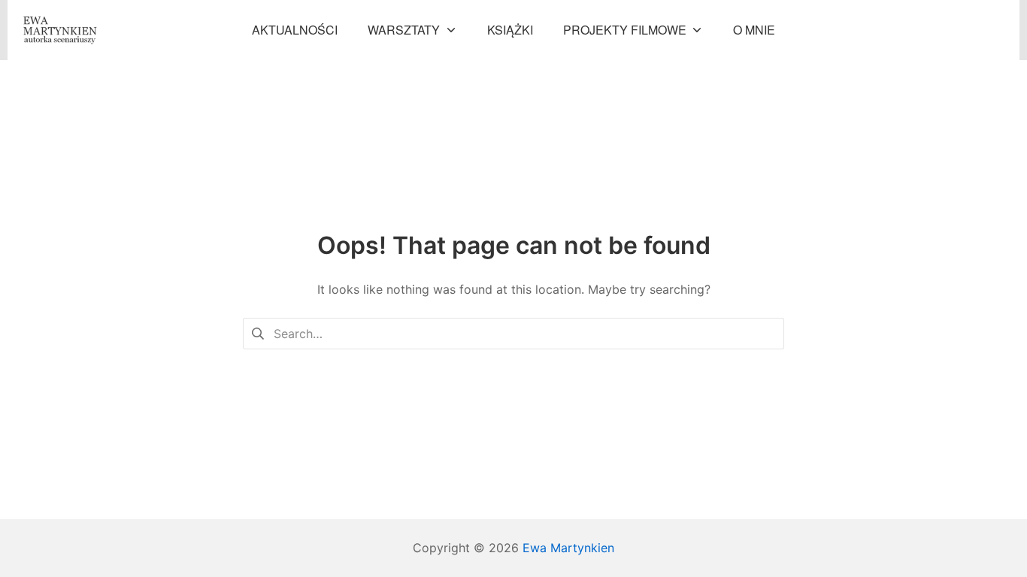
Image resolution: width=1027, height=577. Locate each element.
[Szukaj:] (513, 332)
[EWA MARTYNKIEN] (60, 30)
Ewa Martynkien (568, 547)
